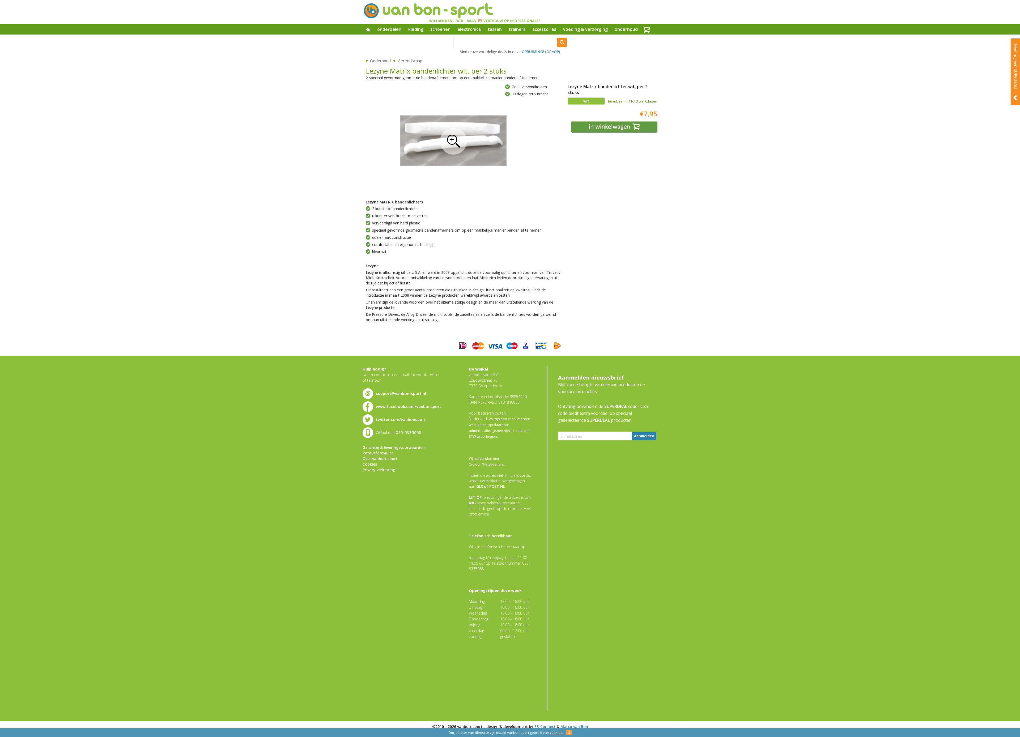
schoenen (440, 29)
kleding (415, 29)
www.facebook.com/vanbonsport (408, 406)
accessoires (544, 29)
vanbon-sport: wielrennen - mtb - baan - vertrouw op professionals (451, 12)
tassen (495, 29)
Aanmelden (644, 435)
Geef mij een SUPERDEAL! (1015, 72)
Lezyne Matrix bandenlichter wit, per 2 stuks (453, 141)
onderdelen (389, 29)
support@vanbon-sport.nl (401, 393)
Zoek (562, 42)
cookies (556, 732)
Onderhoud (380, 60)
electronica (469, 29)
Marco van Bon (574, 726)
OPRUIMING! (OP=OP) (541, 51)
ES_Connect (545, 726)
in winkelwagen (614, 127)
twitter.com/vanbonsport (401, 419)
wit (586, 101)
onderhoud (626, 29)
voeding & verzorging (585, 29)
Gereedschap (410, 60)
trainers (517, 29)
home (368, 30)
